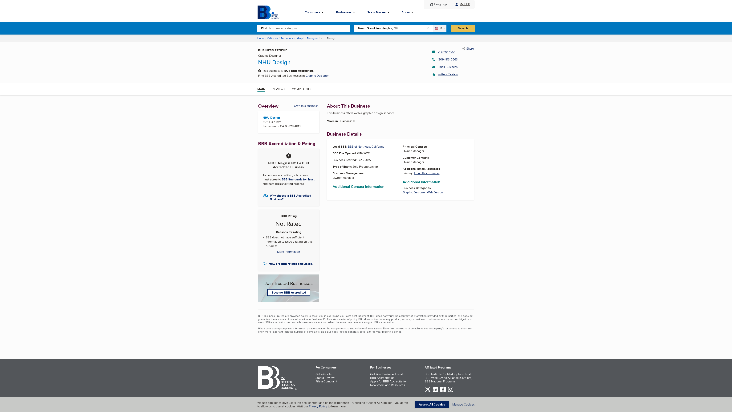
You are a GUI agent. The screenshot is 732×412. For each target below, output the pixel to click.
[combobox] (309, 28)
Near (361, 28)
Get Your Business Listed (386, 374)
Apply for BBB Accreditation (389, 381)
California (272, 38)
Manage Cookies (463, 404)
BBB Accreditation (382, 378)
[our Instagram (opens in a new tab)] (451, 391)
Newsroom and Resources (387, 385)
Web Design (435, 192)
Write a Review (448, 74)
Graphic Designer (307, 38)
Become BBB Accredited (288, 292)
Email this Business (426, 173)
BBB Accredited (302, 70)
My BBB (465, 4)
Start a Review (325, 378)
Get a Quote (323, 374)
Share (470, 48)
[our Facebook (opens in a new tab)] (443, 391)
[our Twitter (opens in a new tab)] (428, 391)
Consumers (312, 12)
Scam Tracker (376, 12)
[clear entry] (428, 28)
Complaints (301, 89)
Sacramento (288, 38)
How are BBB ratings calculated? (291, 264)
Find (264, 28)
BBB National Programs (440, 381)
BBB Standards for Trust (298, 179)
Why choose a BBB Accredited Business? (290, 197)
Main (261, 89)
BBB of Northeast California (366, 146)
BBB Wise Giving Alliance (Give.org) (448, 378)
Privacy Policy (318, 406)
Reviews (278, 89)
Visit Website (446, 52)
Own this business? (306, 106)
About (406, 12)
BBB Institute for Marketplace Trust (448, 374)
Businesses (344, 12)
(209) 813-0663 (448, 59)
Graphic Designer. (317, 75)
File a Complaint (326, 381)
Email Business (448, 67)
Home (260, 38)
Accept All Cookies (432, 404)
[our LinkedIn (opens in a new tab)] (435, 391)
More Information (288, 252)
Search (463, 28)
